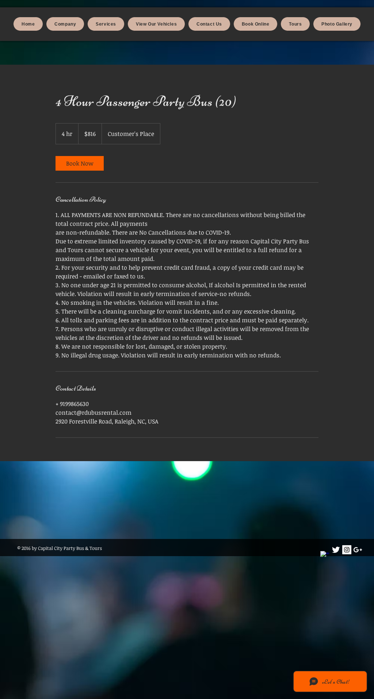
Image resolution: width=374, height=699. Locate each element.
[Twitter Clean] (335, 549)
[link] (80, 163)
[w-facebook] (324, 555)
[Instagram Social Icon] (346, 549)
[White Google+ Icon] (357, 549)
